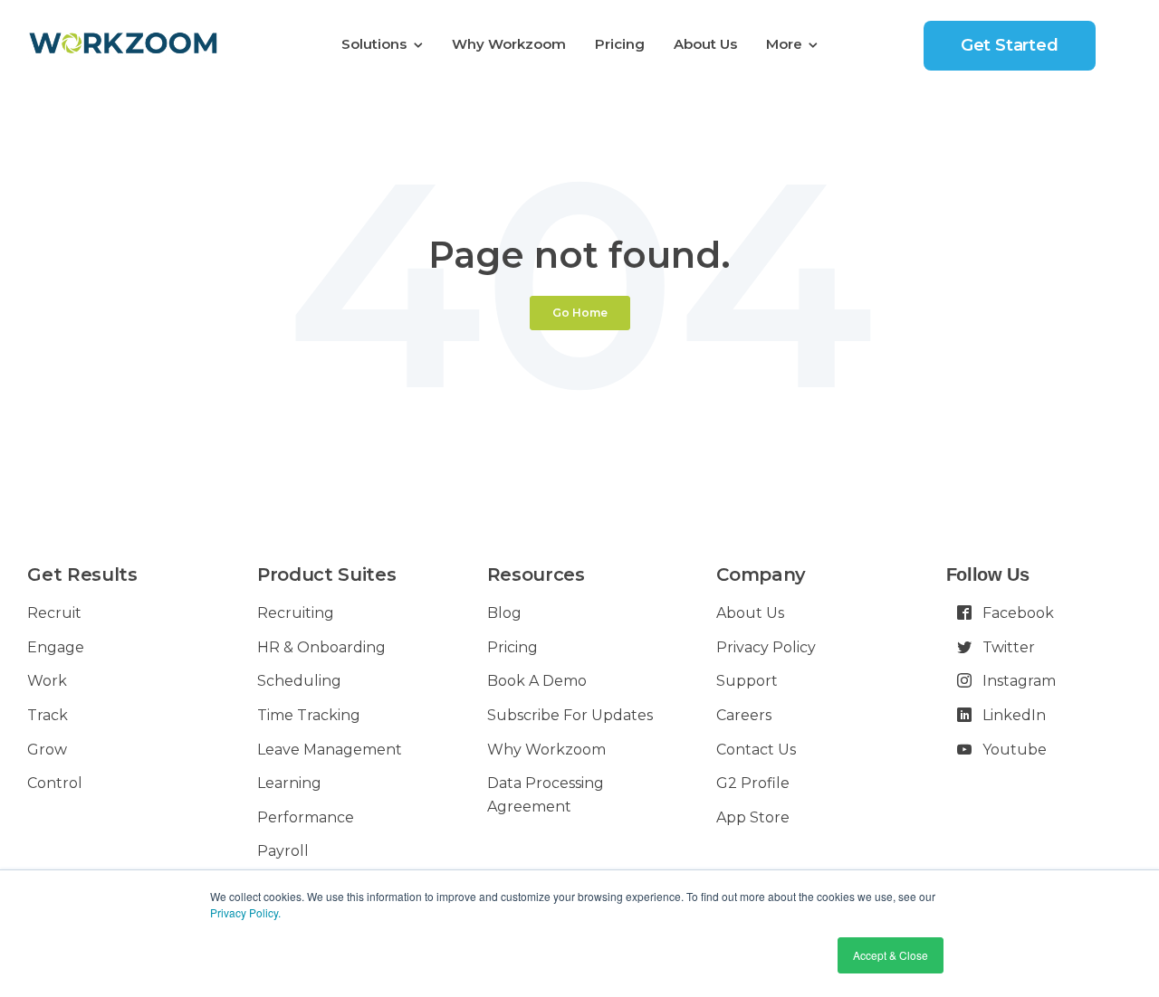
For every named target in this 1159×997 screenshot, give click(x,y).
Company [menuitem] (761, 574)
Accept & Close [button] (890, 955)
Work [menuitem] (47, 680)
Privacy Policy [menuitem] (766, 647)
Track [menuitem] (47, 715)
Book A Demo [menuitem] (537, 680)
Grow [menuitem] (47, 749)
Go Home (580, 312)
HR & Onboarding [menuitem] (321, 647)
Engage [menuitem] (55, 647)
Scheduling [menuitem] (299, 680)
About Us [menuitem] (705, 43)
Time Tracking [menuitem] (308, 715)
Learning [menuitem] (289, 783)
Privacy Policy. (245, 912)
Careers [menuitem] (743, 715)
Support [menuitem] (747, 680)
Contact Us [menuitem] (756, 749)
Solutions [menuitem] (374, 43)
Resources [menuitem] (536, 574)
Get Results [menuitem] (82, 574)
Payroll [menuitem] (283, 850)
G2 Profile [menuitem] (753, 783)
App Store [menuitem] (753, 817)
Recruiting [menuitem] (295, 613)
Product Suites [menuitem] (327, 574)
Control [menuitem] (54, 783)
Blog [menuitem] (504, 613)
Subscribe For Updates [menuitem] (570, 715)
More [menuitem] (784, 43)
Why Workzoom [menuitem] (509, 43)
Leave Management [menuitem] (329, 749)
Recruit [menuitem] (54, 613)
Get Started (1009, 45)
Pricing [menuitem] (620, 43)
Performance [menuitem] (305, 817)
